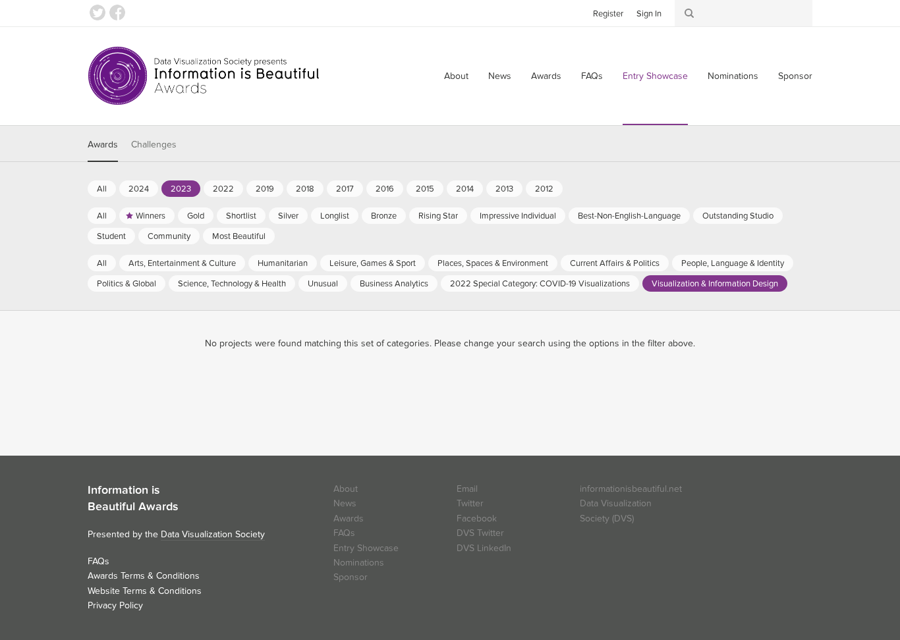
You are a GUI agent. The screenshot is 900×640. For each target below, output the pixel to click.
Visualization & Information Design (715, 284)
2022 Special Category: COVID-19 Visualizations (540, 284)
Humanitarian (283, 263)
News (499, 76)
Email (467, 488)
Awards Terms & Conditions (144, 575)
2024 (138, 189)
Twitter (97, 12)
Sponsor (795, 76)
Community (169, 236)
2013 (504, 189)
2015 (425, 189)
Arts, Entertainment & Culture (182, 263)
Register (608, 14)
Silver (288, 216)
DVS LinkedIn (484, 548)
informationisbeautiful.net (631, 488)
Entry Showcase (655, 76)
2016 (385, 189)
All (102, 189)
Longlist (334, 216)
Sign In (648, 14)
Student (111, 236)
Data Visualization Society (213, 534)
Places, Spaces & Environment (492, 263)
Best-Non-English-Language (629, 216)
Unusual (323, 284)
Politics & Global (126, 284)
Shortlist (241, 216)
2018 (305, 189)
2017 (345, 189)
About (456, 76)
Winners (150, 216)
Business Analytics (394, 284)
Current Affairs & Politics (615, 263)
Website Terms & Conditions (145, 591)
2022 (223, 189)
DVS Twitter (480, 533)
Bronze (384, 216)
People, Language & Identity (732, 263)
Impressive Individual (518, 216)
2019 (265, 189)
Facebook (117, 12)
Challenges (154, 144)
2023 (181, 189)
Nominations (733, 76)
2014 (465, 189)
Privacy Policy (115, 605)
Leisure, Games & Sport (372, 263)
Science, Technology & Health (232, 284)
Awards (546, 76)
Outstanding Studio (737, 216)
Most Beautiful (239, 236)
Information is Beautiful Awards (205, 75)
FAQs (592, 76)
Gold (195, 216)
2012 (544, 189)
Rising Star (438, 216)
